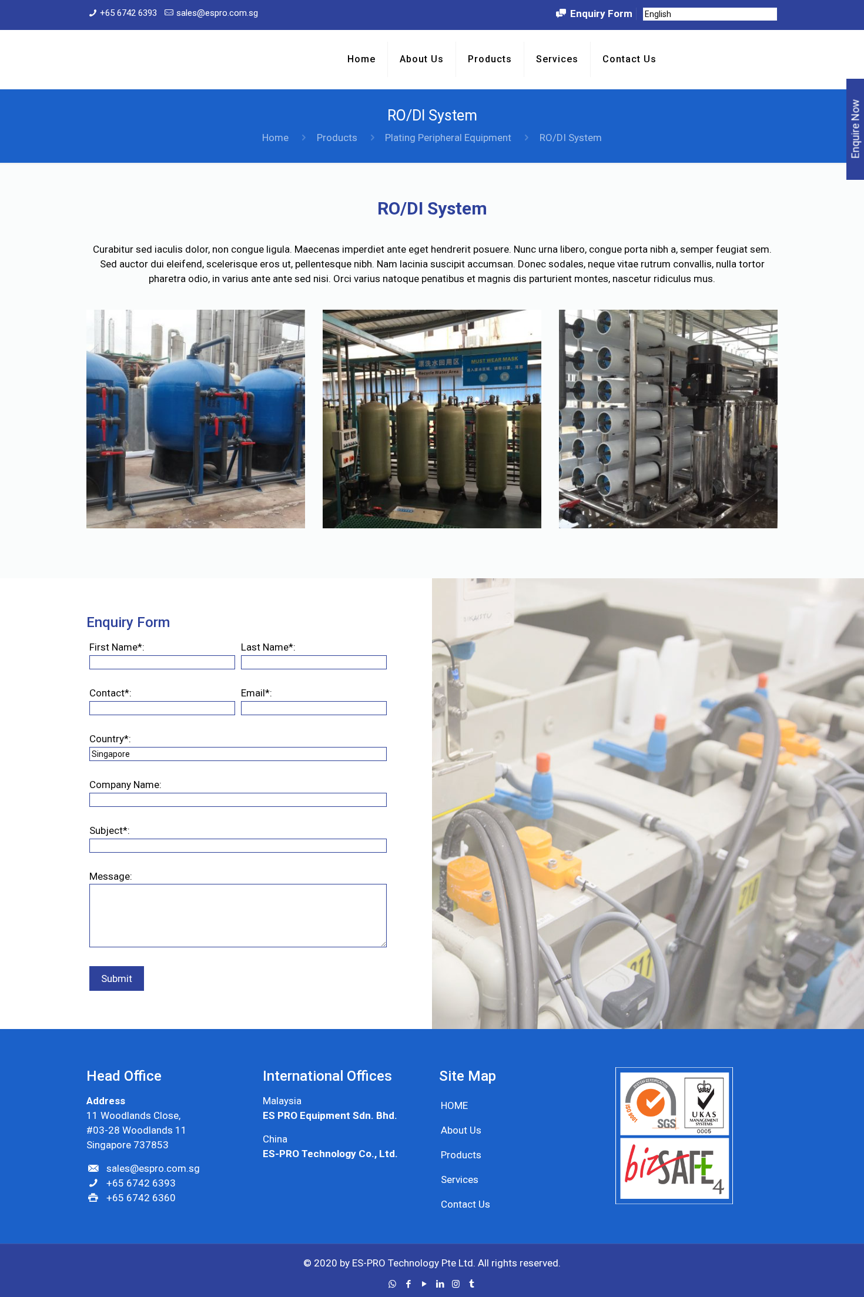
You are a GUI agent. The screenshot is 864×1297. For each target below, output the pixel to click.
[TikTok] (472, 1284)
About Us (461, 1130)
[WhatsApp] (392, 1284)
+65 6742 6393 (128, 13)
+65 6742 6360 (141, 1198)
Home (275, 137)
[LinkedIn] (440, 1284)
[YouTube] (424, 1284)
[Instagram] (456, 1284)
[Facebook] (408, 1284)
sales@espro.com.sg (217, 13)
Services (459, 1179)
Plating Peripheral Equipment (448, 137)
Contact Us (465, 1204)
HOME (454, 1105)
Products (337, 137)
